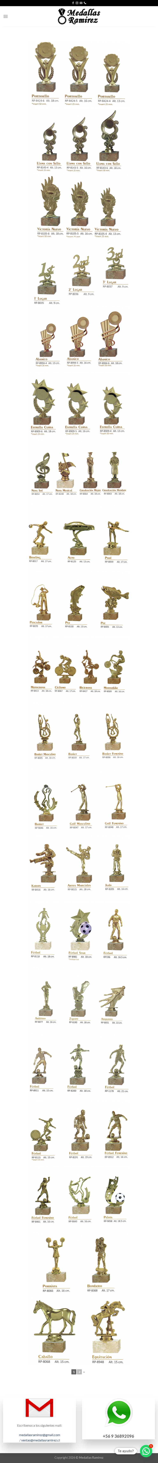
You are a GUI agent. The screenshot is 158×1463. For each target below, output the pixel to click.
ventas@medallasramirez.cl (40, 1440)
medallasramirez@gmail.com (39, 1435)
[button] (146, 1451)
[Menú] (5, 16)
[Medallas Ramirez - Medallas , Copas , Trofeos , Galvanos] (79, 16)
